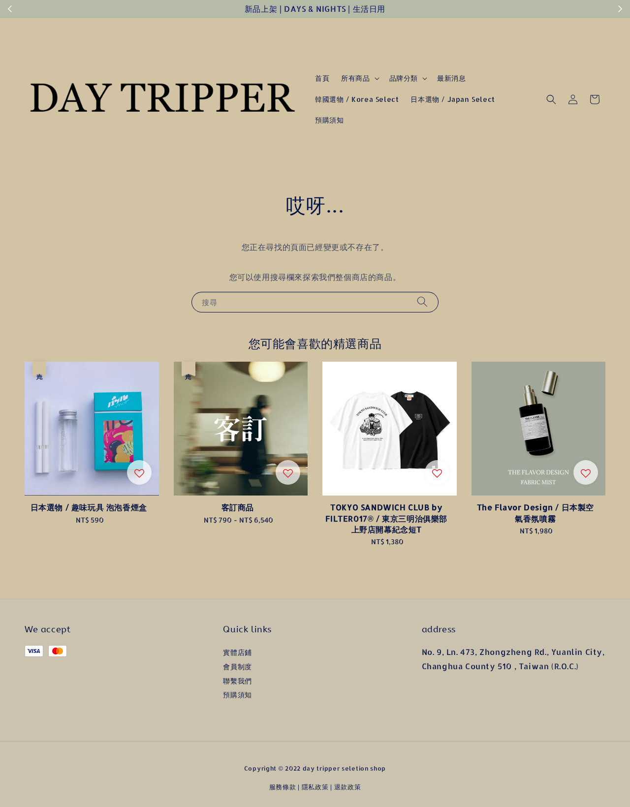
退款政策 (347, 787)
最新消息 (451, 78)
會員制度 (237, 666)
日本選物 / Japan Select (452, 99)
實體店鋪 (237, 652)
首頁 (322, 78)
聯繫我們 (237, 681)
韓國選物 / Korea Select (357, 99)
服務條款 (282, 787)
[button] (551, 99)
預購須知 (329, 120)
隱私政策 (315, 787)
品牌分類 (403, 78)
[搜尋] (422, 301)
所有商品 (355, 78)
